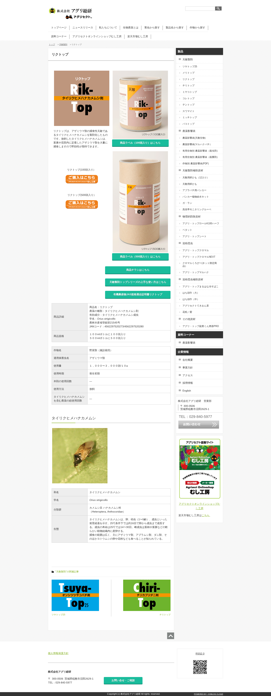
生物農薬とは (130, 27)
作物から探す (197, 27)
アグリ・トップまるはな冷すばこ (200, 286)
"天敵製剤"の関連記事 (67, 571)
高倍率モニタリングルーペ (197, 209)
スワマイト (188, 111)
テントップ (188, 104)
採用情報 (188, 382)
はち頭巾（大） (191, 292)
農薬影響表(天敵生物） (195, 137)
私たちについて (108, 27)
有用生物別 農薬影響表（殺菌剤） (201, 157)
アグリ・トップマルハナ (196, 272)
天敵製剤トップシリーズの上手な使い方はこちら (138, 282)
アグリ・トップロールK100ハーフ (201, 223)
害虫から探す (152, 27)
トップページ (59, 27)
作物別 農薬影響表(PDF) (196, 163)
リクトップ (188, 79)
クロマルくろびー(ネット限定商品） (200, 264)
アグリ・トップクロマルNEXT (199, 256)
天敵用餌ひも (190, 184)
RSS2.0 (200, 653)
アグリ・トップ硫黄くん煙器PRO (201, 326)
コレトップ (188, 98)
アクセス (188, 375)
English (187, 390)
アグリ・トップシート (194, 236)
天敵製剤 (63, 44)
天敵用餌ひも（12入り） (196, 177)
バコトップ (188, 123)
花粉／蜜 (187, 312)
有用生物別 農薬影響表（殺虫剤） (201, 150)
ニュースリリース (82, 27)
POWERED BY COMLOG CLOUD (208, 694)
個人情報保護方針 (58, 653)
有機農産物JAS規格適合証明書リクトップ (137, 294)
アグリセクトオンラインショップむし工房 (96, 36)
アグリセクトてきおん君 (196, 305)
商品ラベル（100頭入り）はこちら (140, 142)
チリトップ (188, 85)
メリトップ (188, 72)
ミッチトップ (190, 117)
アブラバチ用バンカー (194, 190)
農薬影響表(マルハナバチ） (197, 144)
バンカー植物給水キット (196, 196)
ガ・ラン (187, 203)
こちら (206, 515)
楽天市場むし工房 (137, 36)
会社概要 (188, 359)
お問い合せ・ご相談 (123, 680)
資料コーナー (59, 36)
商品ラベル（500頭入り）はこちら (140, 256)
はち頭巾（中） (191, 299)
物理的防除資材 (192, 216)
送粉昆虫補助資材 (193, 279)
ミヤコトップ (190, 92)
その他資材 (189, 319)
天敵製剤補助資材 (193, 170)
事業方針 (188, 367)
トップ (52, 44)
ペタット (187, 229)
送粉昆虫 (188, 243)
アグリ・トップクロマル (196, 250)
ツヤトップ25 (190, 66)
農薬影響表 (189, 342)
